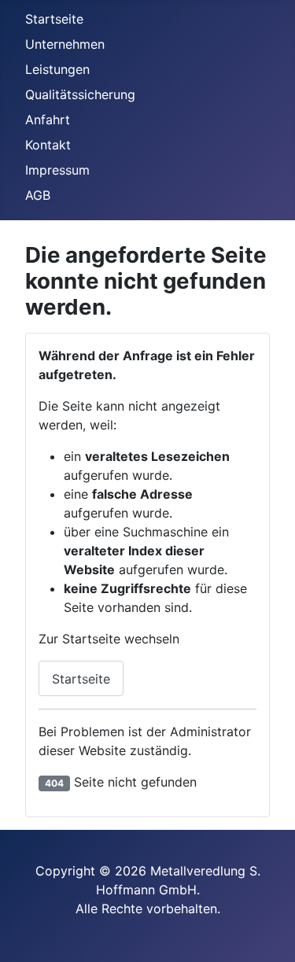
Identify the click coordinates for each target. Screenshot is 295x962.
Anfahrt (47, 119)
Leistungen (57, 69)
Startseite (54, 19)
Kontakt (48, 145)
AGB (37, 195)
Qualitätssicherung (80, 94)
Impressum (57, 170)
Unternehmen (65, 44)
